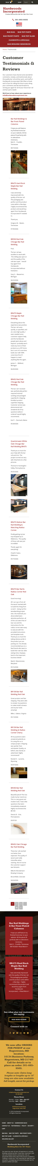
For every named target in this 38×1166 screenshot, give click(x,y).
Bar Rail (11, 32)
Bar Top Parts (24, 32)
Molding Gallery (8, 1139)
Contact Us (6, 1126)
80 (16, 908)
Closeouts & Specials (19, 40)
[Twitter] (13, 1033)
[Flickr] (28, 1033)
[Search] (32, 2)
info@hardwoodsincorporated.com (15, 95)
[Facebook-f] (10, 1033)
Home (5, 49)
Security (31, 1126)
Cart (3, 1128)
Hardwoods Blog (21, 1123)
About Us (10, 1123)
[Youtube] (17, 1033)
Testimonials (15, 1126)
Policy (24, 1126)
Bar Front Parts (11, 36)
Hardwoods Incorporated (14, 10)
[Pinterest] (24, 1033)
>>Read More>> (22, 947)
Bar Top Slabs (28, 36)
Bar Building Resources (19, 44)
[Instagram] (21, 1033)
